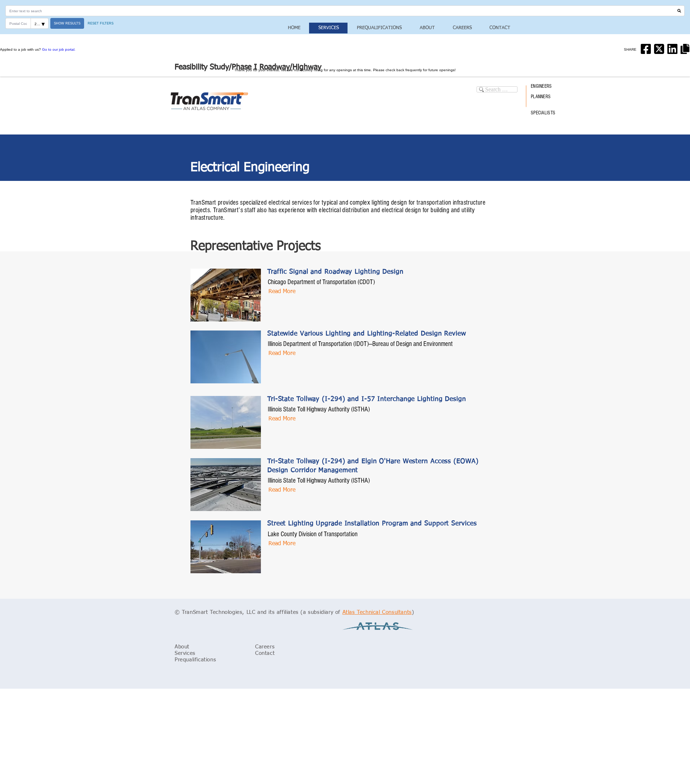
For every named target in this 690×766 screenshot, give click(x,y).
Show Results (67, 23)
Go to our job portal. (58, 49)
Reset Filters (101, 23)
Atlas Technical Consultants (377, 612)
